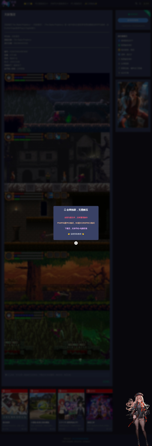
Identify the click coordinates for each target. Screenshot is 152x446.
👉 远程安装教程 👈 (76, 234)
